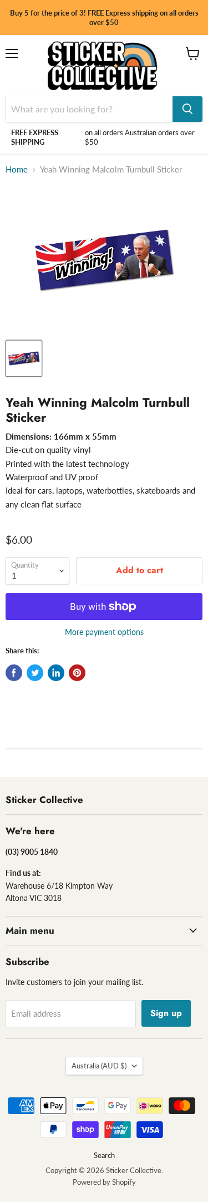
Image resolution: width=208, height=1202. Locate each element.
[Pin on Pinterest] (77, 672)
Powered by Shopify (104, 1182)
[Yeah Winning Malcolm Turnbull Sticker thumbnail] (24, 358)
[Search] (187, 109)
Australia (99, 1065)
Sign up (166, 1013)
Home (17, 169)
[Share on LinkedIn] (56, 672)
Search (104, 1155)
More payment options (104, 632)
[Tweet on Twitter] (35, 672)
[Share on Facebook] (14, 672)
